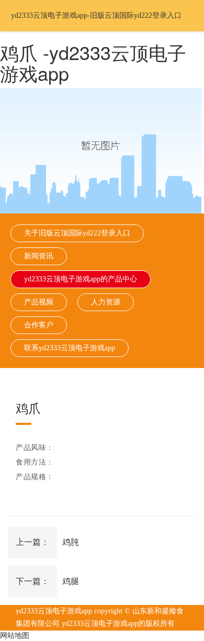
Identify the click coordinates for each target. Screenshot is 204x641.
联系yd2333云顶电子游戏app (69, 348)
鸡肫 (70, 542)
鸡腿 (70, 581)
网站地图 (14, 635)
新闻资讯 (38, 256)
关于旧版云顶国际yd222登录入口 (77, 233)
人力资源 (105, 302)
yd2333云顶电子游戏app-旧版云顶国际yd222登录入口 (96, 15)
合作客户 (38, 325)
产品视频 (38, 302)
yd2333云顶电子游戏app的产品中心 (80, 279)
